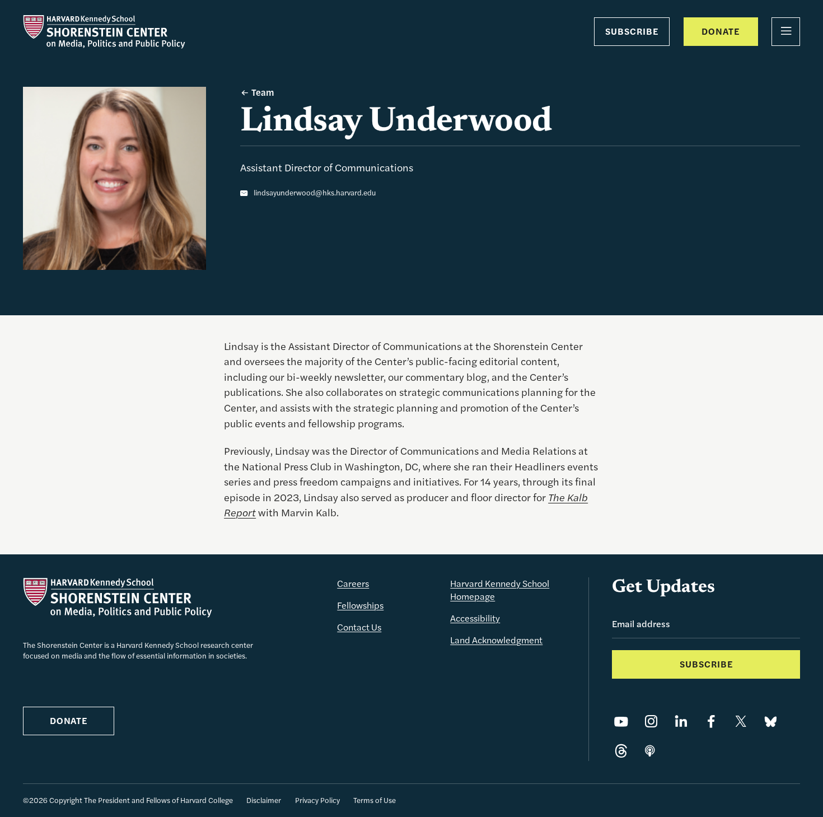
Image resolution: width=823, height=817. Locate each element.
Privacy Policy (317, 800)
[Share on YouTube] (621, 722)
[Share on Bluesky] (770, 722)
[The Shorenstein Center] (104, 32)
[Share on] (650, 752)
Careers (353, 583)
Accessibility (475, 617)
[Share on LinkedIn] (681, 722)
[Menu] (785, 31)
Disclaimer (263, 800)
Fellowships (360, 605)
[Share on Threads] (621, 752)
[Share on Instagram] (651, 722)
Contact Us (359, 626)
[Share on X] (741, 722)
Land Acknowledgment (496, 639)
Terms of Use (374, 800)
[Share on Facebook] (711, 722)
